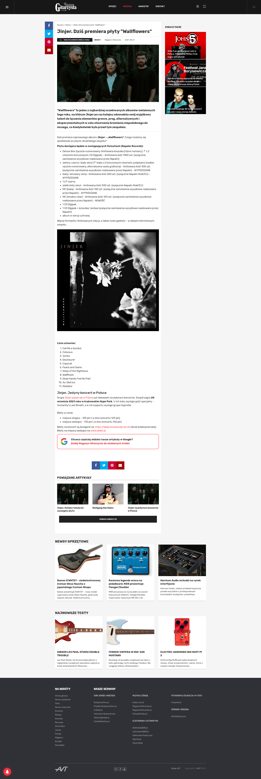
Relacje (58, 715)
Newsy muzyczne (62, 707)
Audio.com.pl (138, 702)
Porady (58, 734)
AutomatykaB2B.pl (141, 732)
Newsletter (60, 745)
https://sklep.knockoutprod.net (113, 426)
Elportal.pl (137, 739)
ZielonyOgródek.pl (101, 718)
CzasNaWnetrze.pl (102, 721)
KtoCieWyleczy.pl (178, 716)
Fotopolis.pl (176, 702)
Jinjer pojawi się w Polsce (79, 397)
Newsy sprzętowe (63, 699)
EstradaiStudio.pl (140, 714)
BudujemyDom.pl (101, 702)
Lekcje (58, 730)
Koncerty (59, 711)
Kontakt (160, 6)
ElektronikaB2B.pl (140, 728)
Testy (57, 703)
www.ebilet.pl (98, 430)
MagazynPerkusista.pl (142, 710)
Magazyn (59, 737)
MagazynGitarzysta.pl (142, 706)
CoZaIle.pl (98, 710)
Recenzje (59, 722)
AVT (199, 768)
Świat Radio (138, 743)
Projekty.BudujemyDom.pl (105, 706)
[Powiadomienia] (7, 772)
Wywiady (59, 718)
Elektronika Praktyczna (142, 735)
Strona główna (61, 696)
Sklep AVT (176, 768)
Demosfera (60, 726)
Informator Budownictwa (104, 714)
